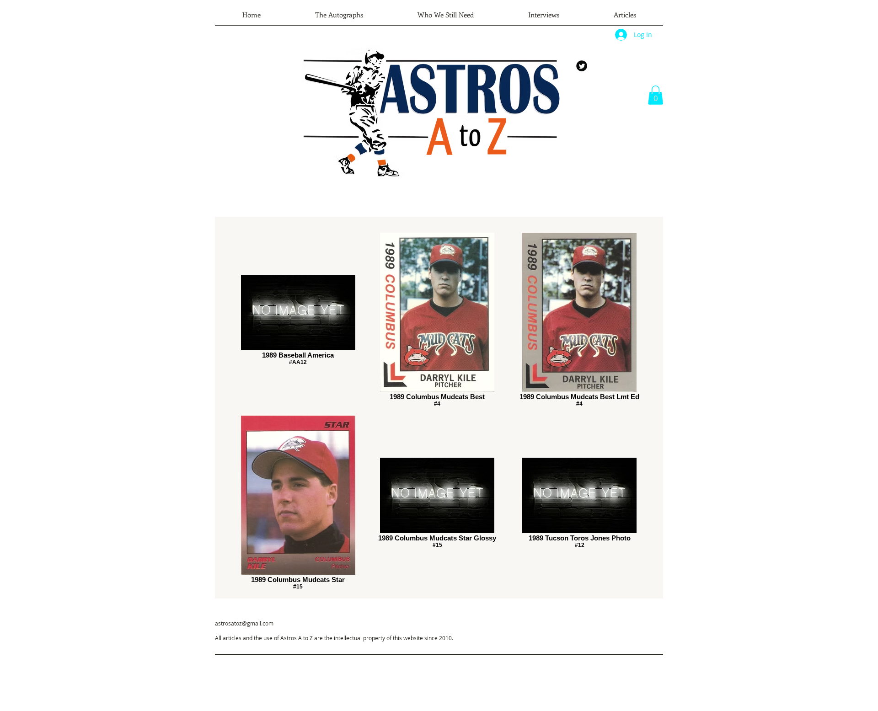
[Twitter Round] (581, 65)
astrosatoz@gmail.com (244, 623)
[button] (656, 95)
